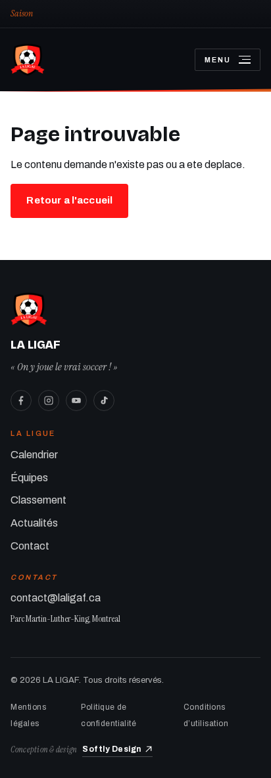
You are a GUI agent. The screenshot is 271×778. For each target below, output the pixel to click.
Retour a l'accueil (69, 200)
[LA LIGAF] (92, 60)
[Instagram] (48, 400)
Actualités (34, 523)
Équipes (29, 477)
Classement (38, 500)
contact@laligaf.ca (56, 597)
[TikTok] (103, 400)
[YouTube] (76, 400)
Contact (30, 545)
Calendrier (34, 454)
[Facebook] (21, 400)
